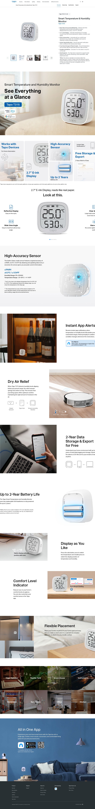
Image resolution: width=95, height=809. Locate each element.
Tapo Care (14, 799)
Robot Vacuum (11, 409)
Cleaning (13, 792)
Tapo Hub (22, 408)
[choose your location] (82, 1)
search (80, 1)
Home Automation (15, 796)
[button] (51, 58)
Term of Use (42, 794)
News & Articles (43, 790)
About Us (42, 788)
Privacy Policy (43, 792)
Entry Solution (14, 790)
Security (13, 788)
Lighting (13, 794)
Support (27, 788)
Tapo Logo (14, 2)
